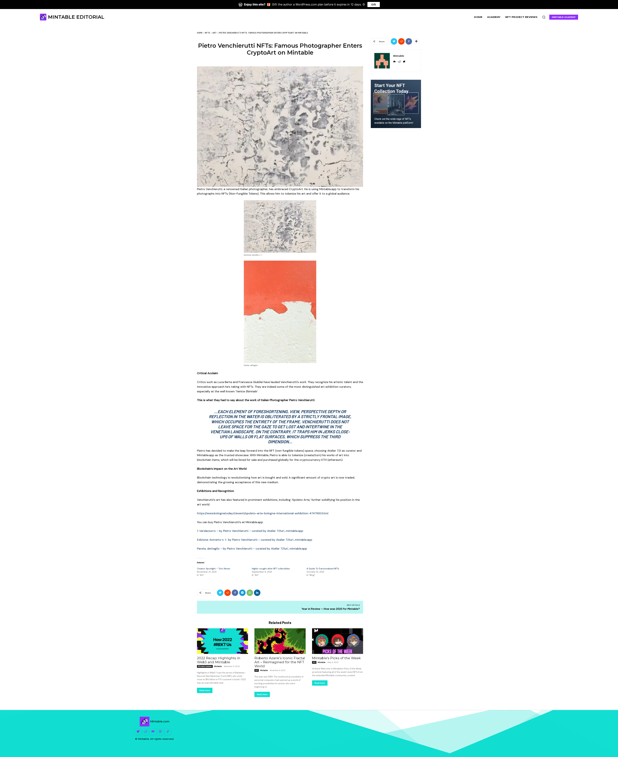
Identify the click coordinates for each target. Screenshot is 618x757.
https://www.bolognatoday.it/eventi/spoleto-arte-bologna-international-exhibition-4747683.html (262, 513)
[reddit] (399, 61)
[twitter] (404, 61)
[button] (544, 17)
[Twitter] (220, 592)
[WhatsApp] (250, 592)
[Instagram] (160, 732)
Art (214, 32)
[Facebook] (235, 592)
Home (199, 32)
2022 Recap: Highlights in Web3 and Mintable (218, 660)
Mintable (218, 666)
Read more (204, 690)
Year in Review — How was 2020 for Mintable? (331, 608)
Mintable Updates (205, 666)
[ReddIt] (227, 592)
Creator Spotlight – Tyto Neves (213, 568)
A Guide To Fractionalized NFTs (323, 568)
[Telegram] (242, 592)
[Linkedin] (257, 592)
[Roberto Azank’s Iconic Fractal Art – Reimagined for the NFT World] (279, 641)
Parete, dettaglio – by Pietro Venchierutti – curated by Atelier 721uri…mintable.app (252, 549)
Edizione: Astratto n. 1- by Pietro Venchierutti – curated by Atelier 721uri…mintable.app (254, 540)
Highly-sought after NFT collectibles (271, 568)
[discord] (394, 61)
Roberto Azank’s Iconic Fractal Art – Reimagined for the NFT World (279, 662)
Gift (373, 4)
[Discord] (153, 732)
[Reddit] (145, 732)
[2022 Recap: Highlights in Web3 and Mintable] (222, 641)
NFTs (207, 32)
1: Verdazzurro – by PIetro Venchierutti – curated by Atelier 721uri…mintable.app (250, 531)
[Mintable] (382, 60)
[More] (416, 41)
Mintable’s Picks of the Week (336, 658)
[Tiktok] (168, 732)
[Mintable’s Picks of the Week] (337, 641)
